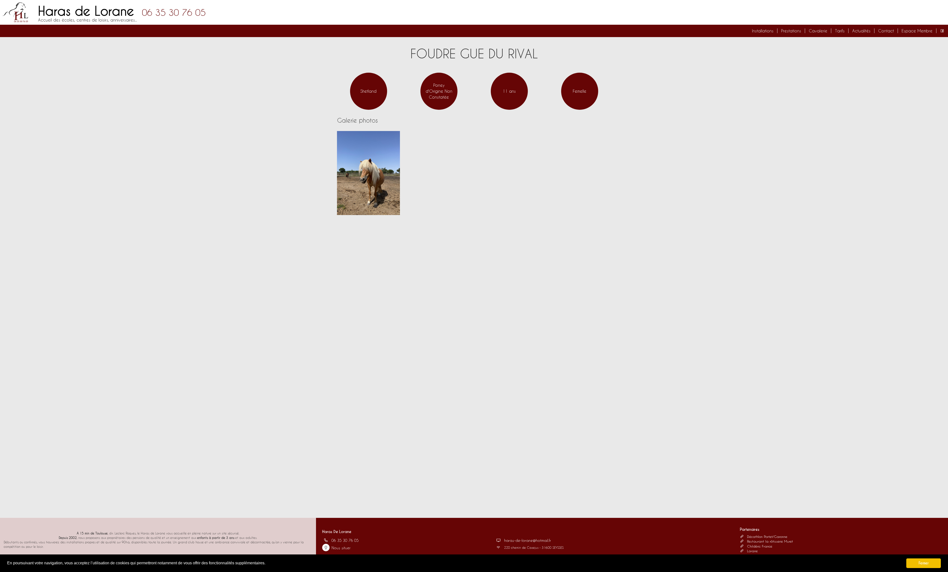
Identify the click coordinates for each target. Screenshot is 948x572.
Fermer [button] (923, 563)
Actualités (861, 30)
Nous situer (341, 548)
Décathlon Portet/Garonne (766, 536)
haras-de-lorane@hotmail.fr (527, 540)
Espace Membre (917, 30)
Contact (886, 30)
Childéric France (759, 546)
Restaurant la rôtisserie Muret (769, 541)
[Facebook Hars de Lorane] (942, 31)
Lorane (752, 551)
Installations (762, 30)
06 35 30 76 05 (174, 12)
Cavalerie (818, 30)
